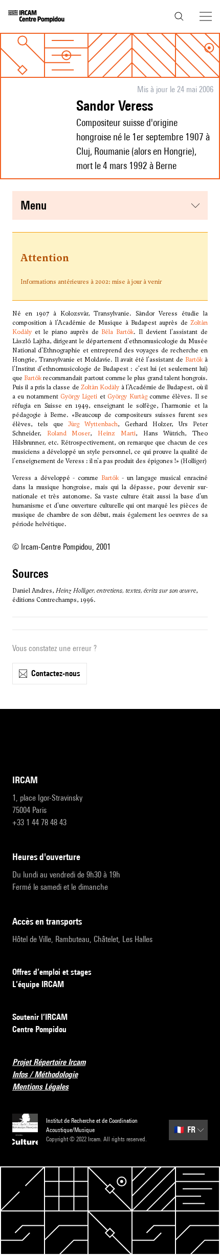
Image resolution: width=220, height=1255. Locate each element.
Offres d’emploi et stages (52, 972)
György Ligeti (78, 396)
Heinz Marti (117, 433)
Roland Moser (69, 433)
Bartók (194, 359)
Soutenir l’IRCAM (40, 1017)
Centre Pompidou (39, 1029)
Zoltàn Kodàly (100, 387)
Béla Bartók (117, 332)
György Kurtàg (127, 396)
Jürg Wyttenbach (93, 424)
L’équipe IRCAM (38, 984)
